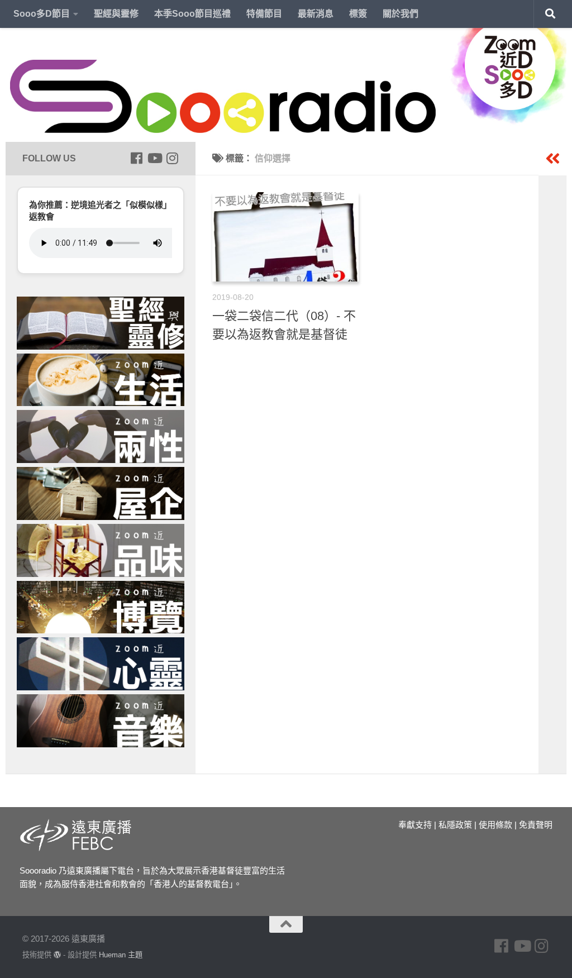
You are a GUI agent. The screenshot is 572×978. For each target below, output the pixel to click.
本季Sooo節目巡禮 (192, 13)
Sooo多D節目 (41, 13)
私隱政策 (455, 824)
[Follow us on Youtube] (154, 158)
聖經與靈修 (116, 13)
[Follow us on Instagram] (172, 158)
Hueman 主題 (120, 955)
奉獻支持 (415, 824)
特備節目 (264, 13)
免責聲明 (535, 824)
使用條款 (495, 824)
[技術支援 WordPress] (57, 954)
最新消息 (315, 13)
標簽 (358, 13)
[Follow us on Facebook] (136, 158)
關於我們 (400, 13)
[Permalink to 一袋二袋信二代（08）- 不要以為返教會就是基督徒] (285, 237)
